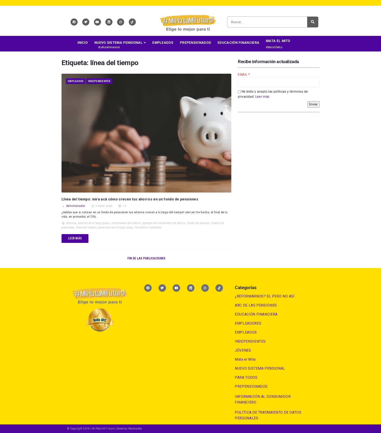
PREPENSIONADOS (251, 386)
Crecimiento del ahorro (126, 223)
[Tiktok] (132, 22)
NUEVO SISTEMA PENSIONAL (260, 368)
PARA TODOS (246, 377)
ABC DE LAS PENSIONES (256, 305)
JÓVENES (243, 350)
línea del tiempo (86, 227)
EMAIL (243, 74)
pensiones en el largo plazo (115, 227)
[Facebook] (74, 22)
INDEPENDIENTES (99, 81)
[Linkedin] (108, 22)
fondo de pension (198, 223)
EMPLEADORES (248, 323)
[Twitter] (85, 22)
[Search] (312, 22)
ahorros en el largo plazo (94, 223)
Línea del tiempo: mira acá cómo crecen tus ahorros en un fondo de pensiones (130, 199)
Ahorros (71, 223)
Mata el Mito (245, 359)
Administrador (75, 205)
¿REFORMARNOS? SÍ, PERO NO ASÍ (265, 296)
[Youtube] (97, 22)
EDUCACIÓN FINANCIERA (256, 314)
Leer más (262, 96)
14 (124, 205)
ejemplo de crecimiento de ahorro (163, 223)
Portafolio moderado (148, 227)
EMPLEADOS (75, 81)
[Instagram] (120, 22)
